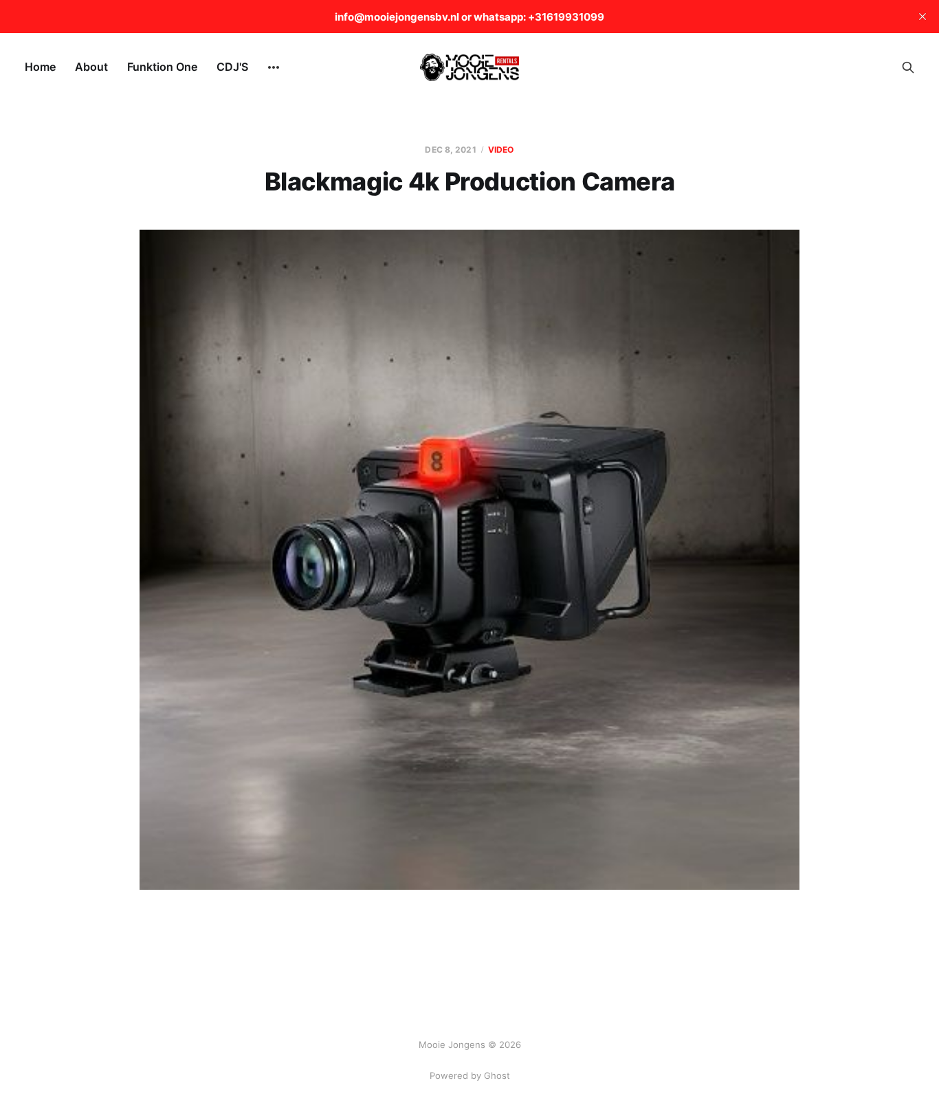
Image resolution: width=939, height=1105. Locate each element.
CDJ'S (232, 67)
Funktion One (162, 67)
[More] (273, 67)
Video (501, 149)
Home (40, 67)
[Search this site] (908, 67)
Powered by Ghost (470, 1075)
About (91, 67)
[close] (923, 17)
